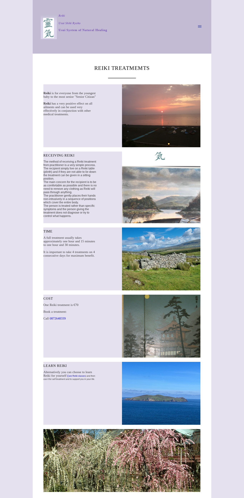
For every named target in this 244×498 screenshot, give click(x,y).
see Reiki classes (76, 376)
